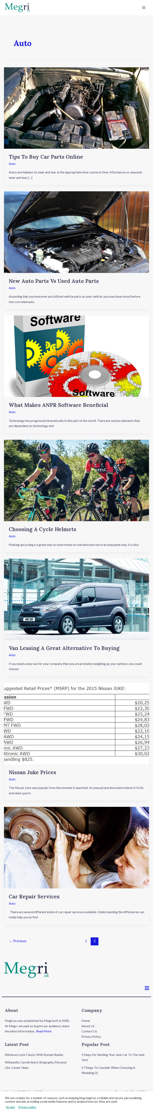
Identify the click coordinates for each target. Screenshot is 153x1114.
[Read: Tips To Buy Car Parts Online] (76, 107)
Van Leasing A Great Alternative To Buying (64, 648)
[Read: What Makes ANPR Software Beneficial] (76, 356)
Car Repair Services (34, 896)
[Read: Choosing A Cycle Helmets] (76, 480)
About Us (88, 1026)
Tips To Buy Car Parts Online (46, 156)
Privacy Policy (91, 1036)
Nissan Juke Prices (32, 772)
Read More (43, 1031)
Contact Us (89, 1031)
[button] (147, 988)
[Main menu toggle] (143, 7)
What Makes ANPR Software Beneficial (58, 405)
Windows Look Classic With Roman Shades (34, 1054)
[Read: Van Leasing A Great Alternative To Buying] (76, 599)
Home (85, 1020)
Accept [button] (10, 1107)
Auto (12, 163)
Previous (17, 941)
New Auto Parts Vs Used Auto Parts (54, 281)
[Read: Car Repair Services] (76, 847)
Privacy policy (27, 1107)
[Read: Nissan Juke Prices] (76, 723)
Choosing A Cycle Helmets (42, 529)
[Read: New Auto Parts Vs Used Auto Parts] (76, 232)
